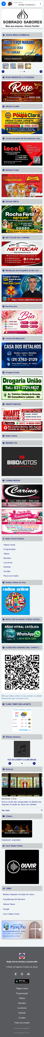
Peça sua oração (11, 576)
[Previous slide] (3, 71)
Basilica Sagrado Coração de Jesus (18, 894)
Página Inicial (9, 545)
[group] (22, 50)
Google (6, 909)
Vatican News (9, 904)
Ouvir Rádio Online (11, 914)
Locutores (7, 562)
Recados (7, 558)
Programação (9, 549)
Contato (6, 571)
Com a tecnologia (19, 1032)
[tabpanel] (17, 830)
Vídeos (6, 554)
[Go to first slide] (41, 71)
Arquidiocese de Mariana (14, 899)
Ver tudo (6, 810)
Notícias (7, 567)
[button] (6, 66)
